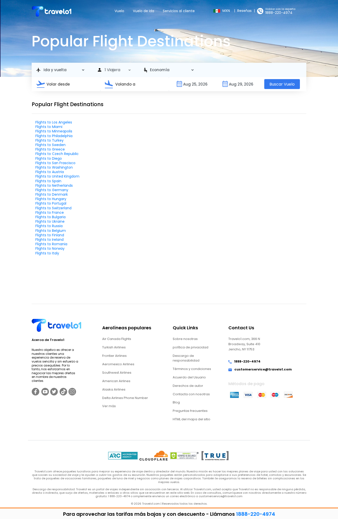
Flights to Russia (49, 225)
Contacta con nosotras (191, 394)
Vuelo (119, 11)
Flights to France (49, 212)
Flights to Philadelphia (53, 135)
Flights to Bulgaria (50, 216)
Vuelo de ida (143, 11)
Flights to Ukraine (50, 221)
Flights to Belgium (50, 230)
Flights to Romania (51, 244)
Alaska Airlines (113, 389)
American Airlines (116, 381)
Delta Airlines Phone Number (125, 398)
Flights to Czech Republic (57, 153)
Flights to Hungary (50, 198)
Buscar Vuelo (282, 84)
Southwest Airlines (116, 372)
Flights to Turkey (49, 140)
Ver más (109, 406)
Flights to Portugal (50, 203)
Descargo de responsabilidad (186, 358)
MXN (226, 10)
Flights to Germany (51, 189)
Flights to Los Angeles (53, 122)
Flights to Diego (48, 158)
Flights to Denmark (51, 194)
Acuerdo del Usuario (189, 377)
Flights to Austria (49, 171)
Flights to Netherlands (54, 185)
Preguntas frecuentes (190, 410)
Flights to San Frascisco (55, 162)
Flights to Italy (47, 253)
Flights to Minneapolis (53, 131)
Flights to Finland (49, 235)
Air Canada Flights (116, 338)
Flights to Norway (50, 248)
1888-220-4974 (278, 12)
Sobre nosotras (185, 338)
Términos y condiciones (192, 368)
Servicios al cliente (179, 11)
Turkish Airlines (114, 347)
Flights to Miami (48, 126)
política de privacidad (190, 347)
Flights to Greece (50, 149)
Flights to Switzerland (53, 208)
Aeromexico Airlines (118, 364)
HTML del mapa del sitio (191, 419)
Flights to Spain (48, 181)
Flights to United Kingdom (57, 176)
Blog (176, 402)
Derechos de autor (188, 385)
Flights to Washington (54, 167)
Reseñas (244, 10)
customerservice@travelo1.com (263, 369)
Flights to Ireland (49, 239)
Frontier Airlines (114, 355)
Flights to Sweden (50, 144)
